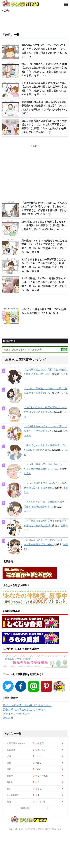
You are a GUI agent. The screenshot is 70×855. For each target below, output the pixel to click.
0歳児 (38, 762)
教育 (9, 788)
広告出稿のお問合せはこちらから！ (24, 709)
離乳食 (10, 782)
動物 (9, 801)
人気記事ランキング (16, 743)
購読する (10, 340)
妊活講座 (40, 743)
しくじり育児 (13, 795)
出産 (9, 762)
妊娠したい (41, 749)
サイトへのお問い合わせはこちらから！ (27, 705)
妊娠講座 (11, 749)
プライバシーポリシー (16, 713)
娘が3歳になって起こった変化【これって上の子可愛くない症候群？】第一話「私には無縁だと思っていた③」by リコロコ (44, 225)
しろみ (27, 473)
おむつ (10, 775)
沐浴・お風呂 (42, 775)
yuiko (27, 511)
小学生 (39, 788)
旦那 (38, 795)
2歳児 (38, 769)
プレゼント (41, 801)
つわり (39, 756)
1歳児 (9, 769)
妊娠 (9, 756)
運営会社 (8, 718)
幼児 (38, 782)
